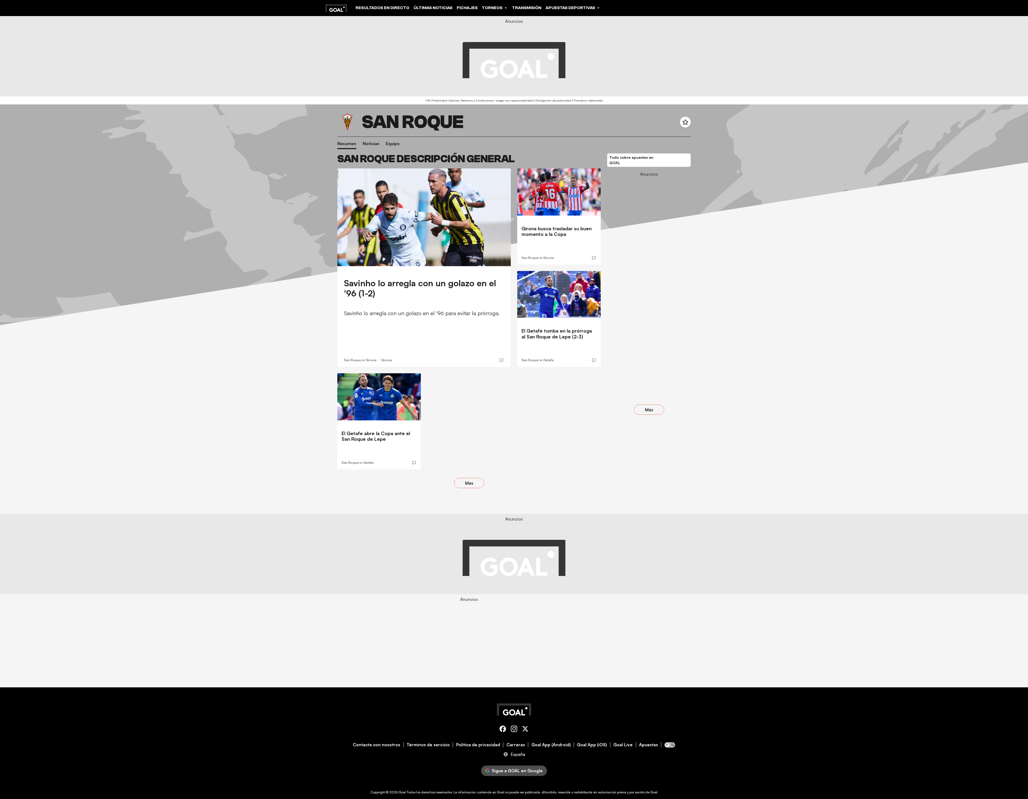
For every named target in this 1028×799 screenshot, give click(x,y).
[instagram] (514, 730)
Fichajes (467, 7)
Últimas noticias (433, 7)
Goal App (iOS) (592, 744)
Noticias (371, 143)
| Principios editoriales (587, 100)
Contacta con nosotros (376, 744)
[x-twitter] (525, 730)
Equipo (393, 143)
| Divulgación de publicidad (552, 100)
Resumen (346, 143)
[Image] (424, 217)
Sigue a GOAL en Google (517, 770)
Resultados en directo (382, 7)
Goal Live (623, 744)
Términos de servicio (428, 744)
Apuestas (648, 744)
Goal (402, 792)
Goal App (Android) (551, 744)
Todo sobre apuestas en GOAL (631, 160)
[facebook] (502, 730)
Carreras (516, 744)
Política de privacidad (478, 744)
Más (469, 483)
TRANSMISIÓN (526, 7)
